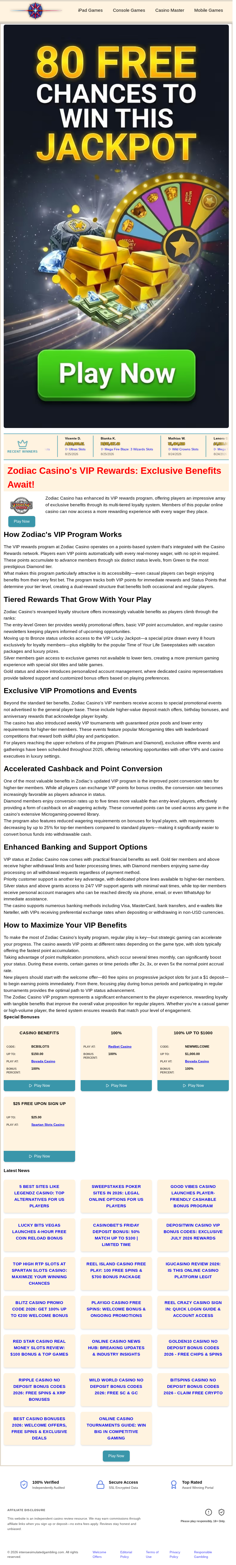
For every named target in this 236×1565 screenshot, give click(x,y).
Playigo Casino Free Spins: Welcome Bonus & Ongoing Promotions (116, 1309)
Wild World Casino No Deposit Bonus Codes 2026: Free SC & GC (116, 1386)
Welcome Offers (99, 1554)
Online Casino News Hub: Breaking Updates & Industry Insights (116, 1348)
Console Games (129, 10)
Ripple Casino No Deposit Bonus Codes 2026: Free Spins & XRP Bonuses (39, 1390)
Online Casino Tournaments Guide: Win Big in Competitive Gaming (116, 1428)
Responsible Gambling (203, 1554)
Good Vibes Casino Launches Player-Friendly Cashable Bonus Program (193, 1196)
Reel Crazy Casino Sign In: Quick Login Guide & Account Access (193, 1309)
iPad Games (90, 10)
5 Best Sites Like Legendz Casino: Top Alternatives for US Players (39, 1196)
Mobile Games (208, 10)
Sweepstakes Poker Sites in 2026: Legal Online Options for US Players (116, 1196)
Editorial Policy (126, 1554)
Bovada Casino (43, 1061)
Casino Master (169, 10)
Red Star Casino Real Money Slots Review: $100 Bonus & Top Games (39, 1348)
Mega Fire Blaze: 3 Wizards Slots (111, 449)
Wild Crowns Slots (168, 449)
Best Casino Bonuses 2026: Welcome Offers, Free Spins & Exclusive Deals (39, 1428)
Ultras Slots (60, 449)
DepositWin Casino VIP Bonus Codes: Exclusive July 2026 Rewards (193, 1231)
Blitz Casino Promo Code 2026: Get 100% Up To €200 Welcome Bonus (39, 1309)
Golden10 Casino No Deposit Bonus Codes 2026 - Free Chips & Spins (193, 1348)
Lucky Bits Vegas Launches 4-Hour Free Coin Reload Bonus (39, 1231)
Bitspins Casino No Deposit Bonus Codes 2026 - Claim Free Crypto (193, 1386)
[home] (38, 18)
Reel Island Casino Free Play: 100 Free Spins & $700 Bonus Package (116, 1270)
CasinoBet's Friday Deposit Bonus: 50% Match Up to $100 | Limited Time (116, 1235)
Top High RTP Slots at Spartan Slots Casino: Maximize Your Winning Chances (39, 1274)
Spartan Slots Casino (48, 1124)
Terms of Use (152, 1554)
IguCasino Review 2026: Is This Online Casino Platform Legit (193, 1270)
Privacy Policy (175, 1554)
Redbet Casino (120, 1046)
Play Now (22, 521)
